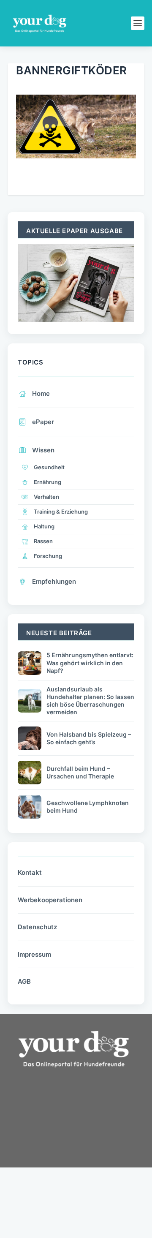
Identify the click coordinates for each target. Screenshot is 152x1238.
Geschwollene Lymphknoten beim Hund (87, 806)
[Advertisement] (71, 1146)
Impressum (34, 954)
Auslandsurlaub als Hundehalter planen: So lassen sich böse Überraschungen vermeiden (90, 701)
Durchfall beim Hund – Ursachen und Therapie (80, 772)
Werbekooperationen (50, 900)
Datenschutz (37, 927)
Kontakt (30, 872)
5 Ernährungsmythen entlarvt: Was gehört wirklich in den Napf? (89, 662)
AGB (24, 981)
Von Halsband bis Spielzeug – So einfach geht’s (88, 738)
